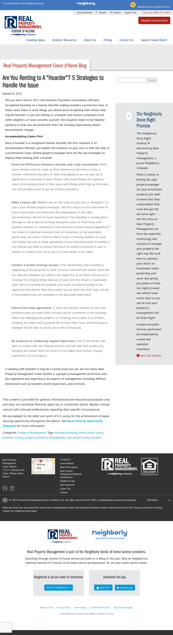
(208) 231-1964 (161, 12)
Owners (117, 12)
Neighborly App (67, 481)
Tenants (102, 12)
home (82, 432)
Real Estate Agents (69, 467)
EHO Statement (67, 484)
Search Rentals (84, 12)
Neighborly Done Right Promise (154, 6)
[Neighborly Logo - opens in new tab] (120, 534)
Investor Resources (64, 40)
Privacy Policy (64, 607)
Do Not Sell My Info (100, 607)
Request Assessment (154, 20)
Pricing (107, 40)
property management (51, 437)
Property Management (32, 432)
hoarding (71, 432)
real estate (74, 437)
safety (86, 437)
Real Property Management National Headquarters (70, 474)
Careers (63, 492)
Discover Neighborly (56, 587)
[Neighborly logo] (86, 3)
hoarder (60, 432)
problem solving (13, 437)
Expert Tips (130, 12)
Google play (126, 587)
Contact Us (126, 40)
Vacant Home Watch (154, 40)
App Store (104, 587)
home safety (95, 432)
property (30, 437)
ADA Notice (152, 499)
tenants (96, 437)
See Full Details (150, 356)
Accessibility (80, 607)
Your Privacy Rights (123, 607)
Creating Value (35, 40)
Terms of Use (46, 607)
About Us (90, 40)
